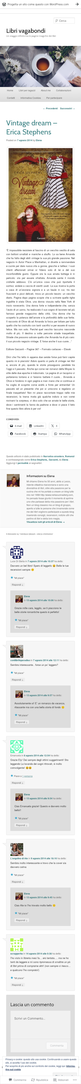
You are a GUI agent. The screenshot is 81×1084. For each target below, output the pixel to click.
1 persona (27, 776)
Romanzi (69, 456)
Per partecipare (54, 97)
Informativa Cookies (31, 97)
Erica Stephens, (39, 459)
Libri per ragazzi (27, 90)
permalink (23, 463)
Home (10, 90)
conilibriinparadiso (20, 660)
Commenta (56, 1045)
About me (46, 90)
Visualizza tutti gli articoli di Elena (46, 522)
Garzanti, (53, 459)
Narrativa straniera (53, 456)
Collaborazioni (63, 90)
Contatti (11, 97)
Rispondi (17, 584)
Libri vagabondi (25, 30)
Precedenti (50, 108)
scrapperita (16, 953)
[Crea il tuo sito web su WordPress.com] (40, 4)
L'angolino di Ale (19, 858)
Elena (39, 140)
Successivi (67, 108)
